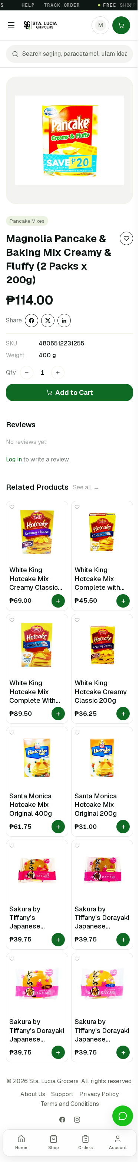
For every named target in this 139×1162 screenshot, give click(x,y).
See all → (86, 487)
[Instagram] (77, 1119)
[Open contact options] (122, 1115)
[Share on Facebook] (31, 320)
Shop (53, 1147)
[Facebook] (62, 1119)
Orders (85, 1147)
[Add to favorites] (126, 238)
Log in (14, 459)
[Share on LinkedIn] (64, 320)
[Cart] (121, 25)
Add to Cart (74, 392)
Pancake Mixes (27, 221)
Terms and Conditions (69, 1104)
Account (118, 1147)
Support (62, 1094)
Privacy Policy (99, 1094)
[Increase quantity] (57, 372)
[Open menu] (11, 25)
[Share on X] (47, 320)
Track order (57, 5)
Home (21, 1147)
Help (23, 5)
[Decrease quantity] (26, 372)
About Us (32, 1094)
